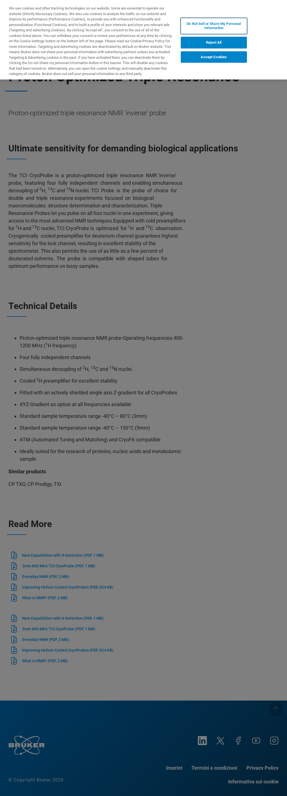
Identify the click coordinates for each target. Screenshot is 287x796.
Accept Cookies (214, 57)
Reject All (213, 42)
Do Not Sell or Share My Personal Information (214, 26)
